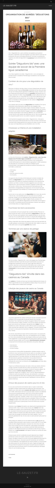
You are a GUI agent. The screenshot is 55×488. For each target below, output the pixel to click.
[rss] (51, 1)
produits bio (31, 58)
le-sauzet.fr (9, 6)
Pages (50, 5)
